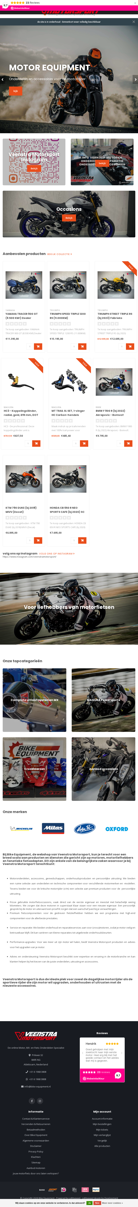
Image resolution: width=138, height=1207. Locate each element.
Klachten (36, 1157)
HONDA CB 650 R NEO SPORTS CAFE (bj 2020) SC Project (67, 512)
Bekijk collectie (59, 254)
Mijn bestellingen (102, 1124)
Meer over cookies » (112, 1203)
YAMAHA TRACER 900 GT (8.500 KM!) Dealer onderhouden (22, 318)
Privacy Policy (36, 1151)
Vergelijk (102, 1140)
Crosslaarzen (10, 739)
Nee (97, 1203)
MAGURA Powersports (84, 670)
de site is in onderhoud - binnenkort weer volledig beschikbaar (69, 21)
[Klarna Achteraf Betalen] (85, 1189)
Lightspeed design (91, 1198)
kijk (15, 91)
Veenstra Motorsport (74, 854)
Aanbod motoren (36, 1168)
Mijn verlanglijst (102, 1135)
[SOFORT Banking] (52, 1189)
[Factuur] (74, 1189)
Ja (89, 1203)
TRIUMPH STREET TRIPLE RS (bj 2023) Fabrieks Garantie (115, 318)
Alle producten (102, 1146)
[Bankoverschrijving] (42, 1189)
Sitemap (35, 1162)
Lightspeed (74, 1198)
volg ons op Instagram (56, 554)
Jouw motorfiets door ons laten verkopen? (36, 1173)
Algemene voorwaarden (36, 1140)
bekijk (102, 163)
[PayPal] (95, 1189)
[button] (2, 79)
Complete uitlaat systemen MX (19, 670)
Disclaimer (36, 1146)
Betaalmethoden (36, 1129)
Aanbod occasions (82, 739)
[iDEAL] (63, 1189)
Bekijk (34, 168)
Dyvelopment (111, 1198)
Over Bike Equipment (35, 1135)
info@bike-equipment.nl (37, 1086)
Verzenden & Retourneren (35, 1124)
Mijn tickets (102, 1129)
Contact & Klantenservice (36, 1118)
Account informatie (102, 1118)
